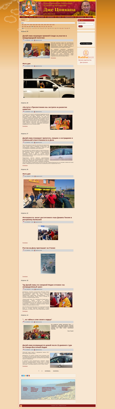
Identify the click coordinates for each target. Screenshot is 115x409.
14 (41, 28)
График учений (34, 390)
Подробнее (53, 57)
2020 (36, 24)
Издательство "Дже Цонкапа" (49, 388)
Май (35, 26)
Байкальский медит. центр (48, 387)
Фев (27, 26)
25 (60, 28)
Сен (44, 26)
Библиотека (64, 388)
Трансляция (64, 390)
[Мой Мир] (27, 375)
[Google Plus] (29, 375)
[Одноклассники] (25, 375)
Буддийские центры (46, 390)
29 (67, 28)
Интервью (25, 388)
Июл (40, 26)
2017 (28, 24)
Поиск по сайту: (82, 23)
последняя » (56, 370)
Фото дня (26, 64)
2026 (53, 24)
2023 (45, 24)
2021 (39, 24)
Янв (25, 26)
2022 (42, 24)
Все (23, 24)
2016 (25, 24)
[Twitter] (24, 375)
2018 (31, 24)
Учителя (25, 387)
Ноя (49, 26)
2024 (48, 24)
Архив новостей (34, 388)
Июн (37, 26)
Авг (42, 26)
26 (62, 28)
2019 (34, 24)
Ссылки (25, 390)
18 (48, 28)
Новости (33, 387)
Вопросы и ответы (66, 387)
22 (55, 28)
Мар (30, 26)
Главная (23, 20)
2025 (50, 24)
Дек (51, 26)
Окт (46, 26)
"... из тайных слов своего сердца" (37, 320)
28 (65, 28)
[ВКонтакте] (22, 375)
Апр (32, 26)
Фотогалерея (34, 391)
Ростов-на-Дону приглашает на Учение (39, 248)
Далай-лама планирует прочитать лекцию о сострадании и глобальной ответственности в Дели (48, 139)
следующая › (48, 370)
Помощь (44, 391)
